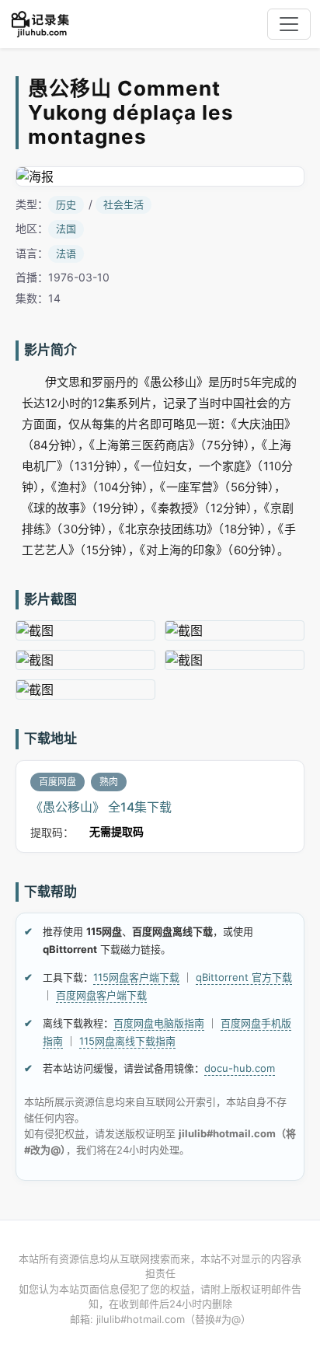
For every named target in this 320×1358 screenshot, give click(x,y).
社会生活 (123, 204)
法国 (66, 228)
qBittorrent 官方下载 (244, 977)
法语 (66, 253)
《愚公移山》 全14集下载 (101, 807)
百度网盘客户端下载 (101, 995)
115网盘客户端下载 (136, 977)
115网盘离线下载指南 (127, 1041)
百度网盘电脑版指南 (158, 1023)
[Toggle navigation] (289, 24)
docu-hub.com (239, 1068)
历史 (66, 204)
